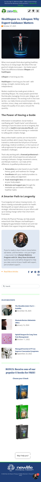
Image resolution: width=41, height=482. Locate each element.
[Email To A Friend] (38, 275)
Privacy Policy (32, 474)
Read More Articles (11, 271)
